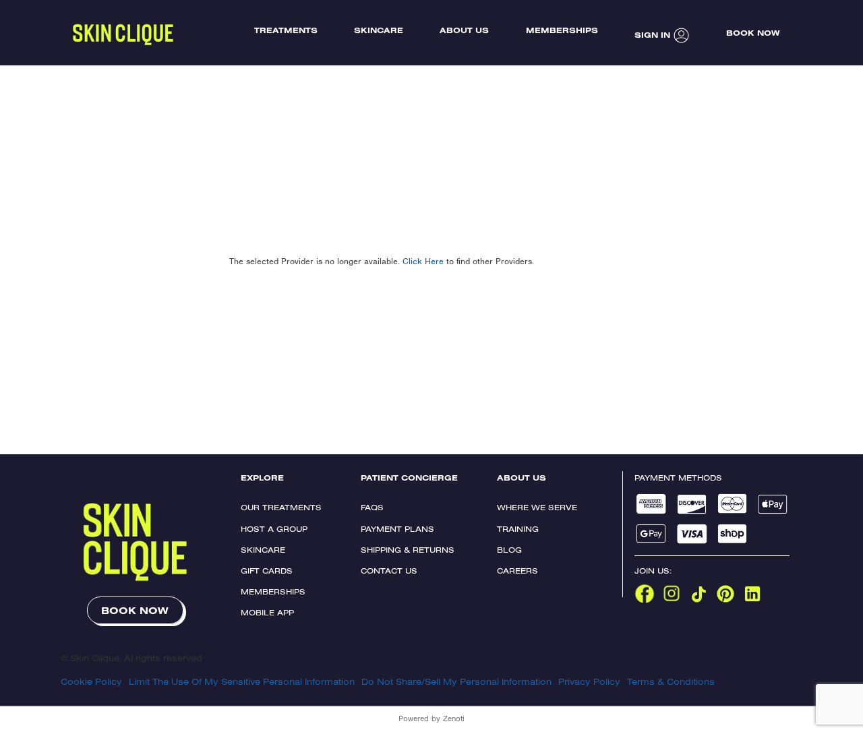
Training (518, 529)
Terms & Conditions (671, 681)
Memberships (273, 591)
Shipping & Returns (407, 550)
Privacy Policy (589, 681)
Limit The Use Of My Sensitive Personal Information (242, 681)
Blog (509, 550)
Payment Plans (397, 529)
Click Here (423, 261)
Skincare (263, 550)
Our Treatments (281, 507)
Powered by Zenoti (431, 718)
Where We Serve (537, 507)
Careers (517, 570)
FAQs (372, 507)
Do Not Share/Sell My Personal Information (456, 681)
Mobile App (267, 612)
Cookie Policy (91, 681)
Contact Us (389, 570)
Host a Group (274, 529)
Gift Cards (267, 570)
